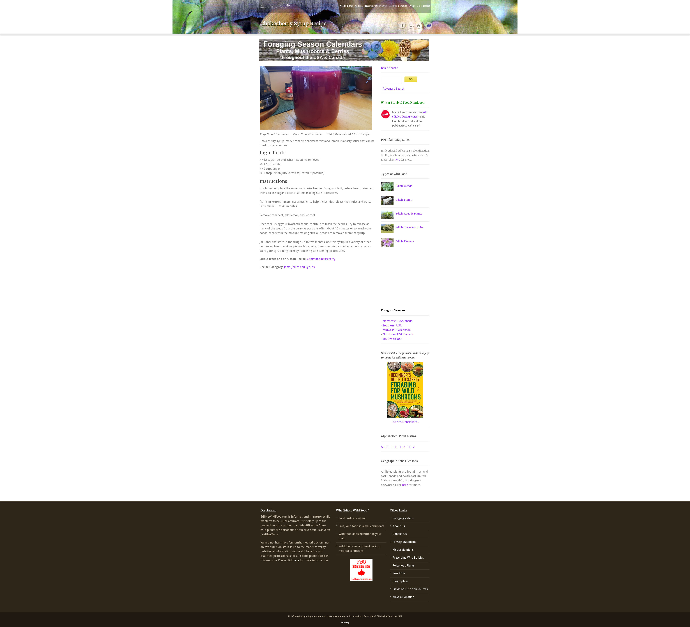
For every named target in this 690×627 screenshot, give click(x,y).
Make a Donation (403, 597)
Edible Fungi (403, 199)
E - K (394, 447)
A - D (384, 447)
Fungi (350, 5)
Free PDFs (399, 573)
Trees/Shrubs (371, 5)
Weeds (342, 5)
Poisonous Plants (404, 565)
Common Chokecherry (321, 259)
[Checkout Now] (428, 25)
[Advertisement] (403, 278)
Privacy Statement (404, 541)
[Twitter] (410, 25)
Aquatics (359, 5)
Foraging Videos (403, 518)
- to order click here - (405, 422)
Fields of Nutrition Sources (410, 589)
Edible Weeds (404, 186)
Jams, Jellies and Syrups (299, 267)
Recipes (393, 5)
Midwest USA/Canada (397, 330)
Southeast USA (392, 325)
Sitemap (345, 622)
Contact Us (400, 534)
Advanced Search (393, 88)
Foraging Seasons (393, 310)
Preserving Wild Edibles (408, 557)
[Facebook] (402, 25)
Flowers (383, 5)
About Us (399, 526)
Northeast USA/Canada (397, 321)
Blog (419, 5)
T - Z (412, 447)
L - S (403, 447)
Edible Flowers (405, 241)
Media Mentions (403, 549)
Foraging (402, 5)
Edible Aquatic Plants (409, 213)
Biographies (400, 581)
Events (412, 5)
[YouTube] (419, 25)
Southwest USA (392, 338)
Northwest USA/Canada (398, 334)
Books (426, 6)
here (397, 159)
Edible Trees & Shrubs (409, 227)
